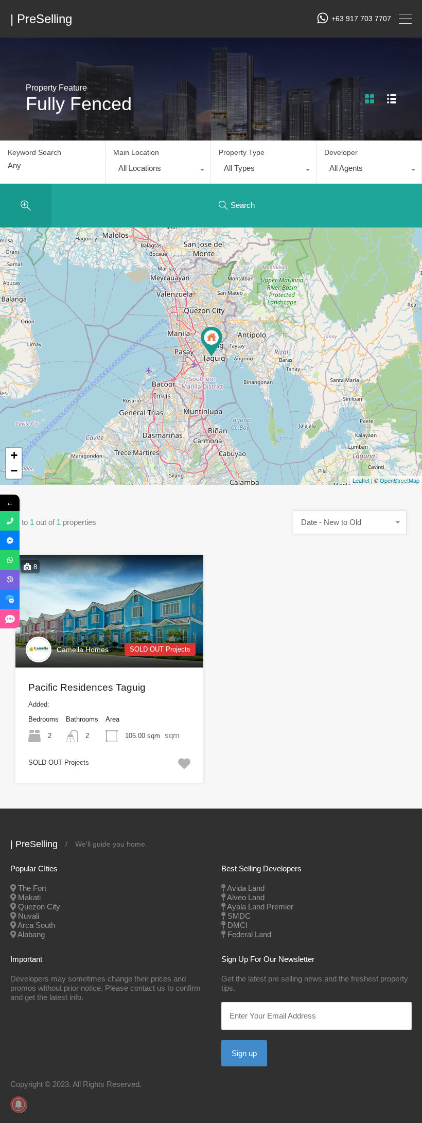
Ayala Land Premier (260, 906)
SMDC (239, 915)
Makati (29, 897)
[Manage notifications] (18, 1104)
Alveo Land (246, 897)
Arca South (36, 925)
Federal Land (249, 934)
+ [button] (14, 455)
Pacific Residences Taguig (87, 687)
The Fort (32, 888)
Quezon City (39, 906)
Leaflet (361, 480)
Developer (341, 152)
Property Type (242, 152)
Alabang (31, 934)
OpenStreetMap (399, 480)
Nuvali (28, 915)
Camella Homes (83, 649)
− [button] (14, 470)
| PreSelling (41, 19)
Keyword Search (34, 152)
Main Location (136, 152)
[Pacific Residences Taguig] (211, 341)
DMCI (237, 925)
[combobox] (158, 171)
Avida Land (246, 888)
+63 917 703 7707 (361, 18)
